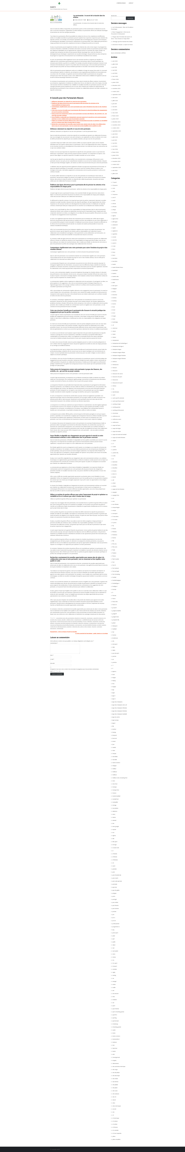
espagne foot (115, 495)
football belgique (116, 580)
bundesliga (115, 322)
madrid (114, 747)
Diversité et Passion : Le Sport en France (122, 44)
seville (113, 987)
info (113, 641)
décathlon (114, 468)
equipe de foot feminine (118, 489)
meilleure (114, 771)
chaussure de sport (117, 376)
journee (114, 656)
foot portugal (115, 571)
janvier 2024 (115, 155)
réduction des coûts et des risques (81, 626)
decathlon (114, 465)
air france (114, 212)
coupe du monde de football (119, 434)
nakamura (114, 811)
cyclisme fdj (115, 452)
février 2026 (115, 79)
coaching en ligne (116, 404)
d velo (113, 455)
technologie (60, 628)
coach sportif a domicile (118, 398)
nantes (114, 817)
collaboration (70, 619)
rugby (113, 972)
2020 (113, 191)
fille (113, 540)
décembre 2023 (116, 158)
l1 (112, 668)
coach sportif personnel (118, 401)
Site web (52, 663)
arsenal (114, 237)
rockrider (114, 969)
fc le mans (114, 519)
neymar (114, 829)
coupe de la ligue (116, 428)
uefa (113, 1054)
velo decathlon (116, 1072)
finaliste (114, 553)
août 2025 (115, 97)
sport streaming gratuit (118, 1011)
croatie (114, 446)
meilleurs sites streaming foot (119, 777)
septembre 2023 (116, 167)
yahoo (113, 1136)
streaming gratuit (116, 1027)
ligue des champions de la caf (119, 705)
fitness (114, 556)
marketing (95, 621)
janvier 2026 (115, 82)
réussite (94, 626)
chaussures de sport (117, 382)
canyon (114, 331)
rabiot (113, 945)
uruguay (114, 1060)
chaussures (115, 379)
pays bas (114, 887)
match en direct (116, 762)
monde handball (116, 796)
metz (113, 781)
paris (113, 872)
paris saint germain (117, 881)
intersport (114, 644)
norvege (114, 844)
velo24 (114, 1100)
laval (113, 674)
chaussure (114, 370)
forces (85, 621)
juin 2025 (114, 103)
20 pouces (115, 185)
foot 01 (114, 565)
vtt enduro (115, 1121)
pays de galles (116, 890)
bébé (113, 282)
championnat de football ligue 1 (120, 343)
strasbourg (115, 1024)
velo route (115, 1090)
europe (114, 510)
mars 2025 (115, 112)
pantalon (114, 869)
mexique (114, 787)
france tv (114, 604)
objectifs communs (83, 623)
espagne (114, 492)
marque (114, 753)
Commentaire (54, 643)
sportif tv (114, 1014)
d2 (113, 458)
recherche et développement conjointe (61, 626)
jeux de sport (115, 653)
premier (114, 911)
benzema (114, 294)
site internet (115, 993)
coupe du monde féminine (118, 437)
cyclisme (114, 449)
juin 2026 (114, 67)
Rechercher (114, 15)
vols (113, 1112)
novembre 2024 (116, 125)
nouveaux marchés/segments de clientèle (66, 623)
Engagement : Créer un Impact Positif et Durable (63, 631)
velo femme (115, 1081)
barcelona (114, 258)
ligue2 (113, 723)
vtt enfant (114, 1124)
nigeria (114, 835)
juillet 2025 (115, 100)
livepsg (114, 732)
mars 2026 (115, 76)
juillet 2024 (115, 137)
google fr (114, 613)
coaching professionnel (118, 410)
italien (113, 650)
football (114, 577)
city (113, 389)
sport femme (115, 1008)
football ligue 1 (116, 583)
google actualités (116, 610)
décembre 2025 (116, 85)
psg (113, 929)
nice (113, 832)
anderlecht (115, 224)
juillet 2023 (115, 173)
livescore (114, 738)
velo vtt (114, 1097)
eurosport (114, 513)
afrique (114, 209)
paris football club (116, 875)
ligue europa (115, 720)
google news (115, 616)
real (113, 948)
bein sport (115, 285)
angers (114, 228)
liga (113, 689)
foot (113, 562)
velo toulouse (115, 1093)
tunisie (114, 1051)
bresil (113, 310)
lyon (113, 744)
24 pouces (115, 194)
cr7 (113, 443)
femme (114, 537)
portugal (114, 899)
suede (113, 1030)
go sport (114, 607)
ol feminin (114, 853)
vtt (113, 1115)
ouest (113, 866)
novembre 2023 (116, 161)
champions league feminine (119, 355)
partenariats (78, 625)
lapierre (114, 671)
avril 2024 (114, 146)
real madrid (115, 951)
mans (113, 750)
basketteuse (115, 279)
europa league (116, 507)
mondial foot (115, 799)
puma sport (115, 932)
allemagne (114, 221)
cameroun (114, 328)
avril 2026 (114, 73)
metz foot (114, 784)
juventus (114, 662)
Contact (131, 3)
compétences (78, 619)
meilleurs (114, 774)
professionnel (115, 923)
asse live (114, 240)
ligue (113, 692)
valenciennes (115, 1063)
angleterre (115, 231)
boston (114, 303)
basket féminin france (117, 267)
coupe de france (116, 425)
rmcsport (114, 966)
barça (113, 252)
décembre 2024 (116, 122)
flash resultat (115, 559)
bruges (114, 316)
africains (114, 206)
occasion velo (115, 847)
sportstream (115, 1021)
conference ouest (116, 419)
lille (113, 726)
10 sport (114, 182)
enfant (114, 483)
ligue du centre (116, 717)
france (113, 598)
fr (112, 592)
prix (113, 914)
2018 (113, 188)
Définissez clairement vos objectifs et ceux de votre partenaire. (69, 101)
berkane (114, 297)
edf (113, 480)
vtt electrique (115, 1118)
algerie (114, 215)
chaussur (114, 367)
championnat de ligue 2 (118, 346)
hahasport (114, 626)
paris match (115, 878)
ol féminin (114, 856)
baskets (114, 273)
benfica (114, 291)
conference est (116, 416)
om (113, 863)
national (114, 820)
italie (113, 647)
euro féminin (115, 504)
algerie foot (115, 218)
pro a (113, 917)
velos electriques (116, 1106)
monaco (114, 793)
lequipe (114, 686)
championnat (115, 340)
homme (114, 635)
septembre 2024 (116, 131)
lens (113, 683)
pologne (114, 893)
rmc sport (114, 963)
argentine (114, 234)
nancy (113, 814)
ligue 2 (114, 698)
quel (113, 939)
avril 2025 (114, 109)
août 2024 (115, 134)
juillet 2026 (115, 64)
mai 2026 (114, 70)
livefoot (114, 729)
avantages (90, 618)
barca (113, 249)
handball (114, 629)
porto (113, 896)
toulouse (114, 1042)
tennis (113, 1033)
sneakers (114, 999)
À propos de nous (121, 3)
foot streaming (116, 574)
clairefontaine (115, 392)
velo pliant (114, 1087)
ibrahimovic (115, 638)
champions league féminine (119, 358)
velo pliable (115, 1084)
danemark (114, 461)
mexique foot (115, 790)
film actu (114, 544)
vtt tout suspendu (116, 1133)
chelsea (114, 386)
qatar (113, 935)
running (114, 975)
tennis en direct (116, 1036)
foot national (115, 568)
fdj (113, 525)
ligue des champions (117, 702)
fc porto (114, 522)
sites (113, 996)
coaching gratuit (116, 407)
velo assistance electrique (118, 1066)
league (114, 677)
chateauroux (115, 364)
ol (112, 850)
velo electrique (116, 1075)
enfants (114, 486)
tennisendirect (116, 1039)
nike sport (114, 841)
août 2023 (115, 170)
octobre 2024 (115, 128)
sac (113, 978)
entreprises (53, 621)
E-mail (52, 659)
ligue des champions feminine (119, 711)
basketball (114, 270)
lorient (114, 741)
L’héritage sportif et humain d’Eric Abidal (122, 41)
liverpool (114, 735)
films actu (114, 547)
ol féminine (115, 860)
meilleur (114, 768)
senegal (114, 981)
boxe (113, 307)
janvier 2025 (115, 119)
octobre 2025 (115, 91)
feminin (114, 528)
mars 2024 (115, 149)
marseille (114, 759)
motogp (114, 805)
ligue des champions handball (119, 714)
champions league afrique (118, 352)
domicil (114, 477)
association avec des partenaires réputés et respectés (71, 618)
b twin (113, 246)
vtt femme (115, 1127)
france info (115, 601)
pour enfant (115, 902)
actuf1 (113, 200)
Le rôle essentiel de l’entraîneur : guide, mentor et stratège (91, 633)
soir (113, 1002)
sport (113, 1005)
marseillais (115, 756)
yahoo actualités (116, 1139)
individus (89, 621)
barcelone (114, 261)
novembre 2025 (116, 88)
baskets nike (115, 276)
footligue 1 (115, 586)
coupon (114, 440)
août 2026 (115, 61)
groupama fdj (115, 619)
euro (113, 501)
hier (113, 632)
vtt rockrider (115, 1130)
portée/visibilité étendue (89, 625)
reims (113, 954)
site (113, 990)
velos (113, 1103)
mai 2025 (114, 106)
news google (115, 826)
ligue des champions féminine (119, 708)
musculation (115, 808)
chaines (114, 337)
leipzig (114, 680)
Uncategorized (116, 1057)
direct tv (114, 474)
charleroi (114, 361)
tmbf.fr (53, 7)
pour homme (115, 908)
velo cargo (115, 1069)
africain (114, 203)
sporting (114, 1018)
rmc (113, 960)
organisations (93, 623)
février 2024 (115, 152)
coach (113, 395)
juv (113, 659)
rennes (114, 957)
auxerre (114, 243)
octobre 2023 (115, 164)
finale (113, 550)
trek (113, 1045)
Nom (51, 655)
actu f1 (114, 197)
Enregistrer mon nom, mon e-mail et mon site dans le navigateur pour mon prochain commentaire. (74, 669)
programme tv (116, 926)
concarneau (115, 413)
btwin (113, 319)
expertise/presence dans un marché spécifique (70, 621)
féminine (114, 531)
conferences (115, 422)
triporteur (114, 1048)
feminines (114, 534)
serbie (114, 984)
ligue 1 (114, 695)
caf (113, 325)
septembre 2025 (116, 94)
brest (113, 313)
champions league (116, 349)
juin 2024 (114, 140)
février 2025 (115, 115)
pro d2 (114, 920)
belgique (114, 288)
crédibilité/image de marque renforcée (92, 619)
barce (113, 255)
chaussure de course (117, 373)
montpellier (115, 802)
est (113, 498)
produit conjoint (101, 625)
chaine (113, 334)
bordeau (114, 300)
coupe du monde (116, 431)
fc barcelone (115, 516)
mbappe (114, 765)
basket (114, 264)
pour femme (115, 905)
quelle (113, 942)
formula (114, 589)
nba (113, 823)
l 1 (113, 665)
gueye (113, 623)
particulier (114, 884)
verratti (114, 1109)
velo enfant (115, 1078)
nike (113, 838)
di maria (114, 471)
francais (114, 595)
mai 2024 (114, 143)
